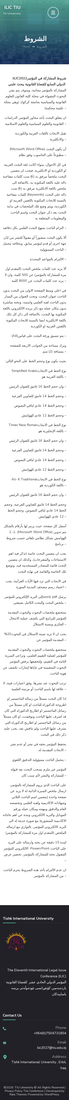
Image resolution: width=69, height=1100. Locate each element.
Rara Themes (18, 1094)
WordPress (51, 1094)
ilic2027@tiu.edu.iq (51, 1047)
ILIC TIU (12, 7)
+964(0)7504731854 (50, 1033)
